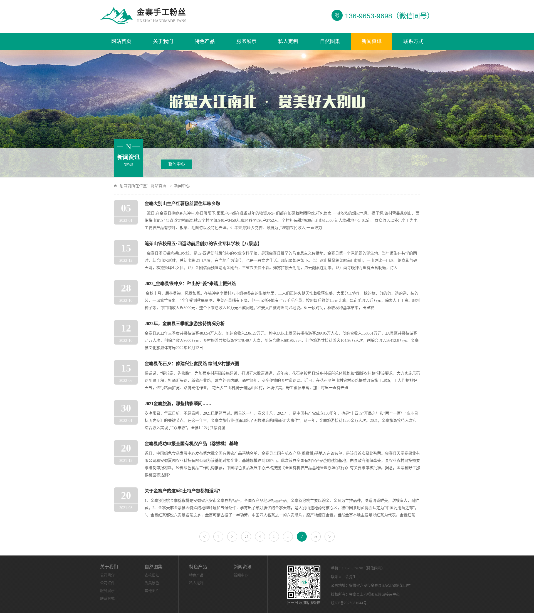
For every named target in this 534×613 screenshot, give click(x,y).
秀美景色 (152, 583)
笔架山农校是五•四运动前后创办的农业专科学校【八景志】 (203, 243)
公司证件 (107, 583)
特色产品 (205, 41)
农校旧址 (152, 575)
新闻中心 (176, 164)
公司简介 (107, 575)
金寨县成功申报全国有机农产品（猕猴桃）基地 (191, 443)
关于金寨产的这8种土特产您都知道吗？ (183, 491)
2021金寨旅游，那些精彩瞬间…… (178, 403)
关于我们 (163, 41)
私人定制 (288, 41)
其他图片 (152, 591)
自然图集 (330, 41)
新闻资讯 (372, 41)
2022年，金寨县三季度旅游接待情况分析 (185, 323)
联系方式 (413, 41)
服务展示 (246, 41)
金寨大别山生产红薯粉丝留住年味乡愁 (182, 203)
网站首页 (121, 41)
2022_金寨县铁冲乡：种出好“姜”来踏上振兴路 (190, 283)
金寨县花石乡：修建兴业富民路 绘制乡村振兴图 (192, 363)
